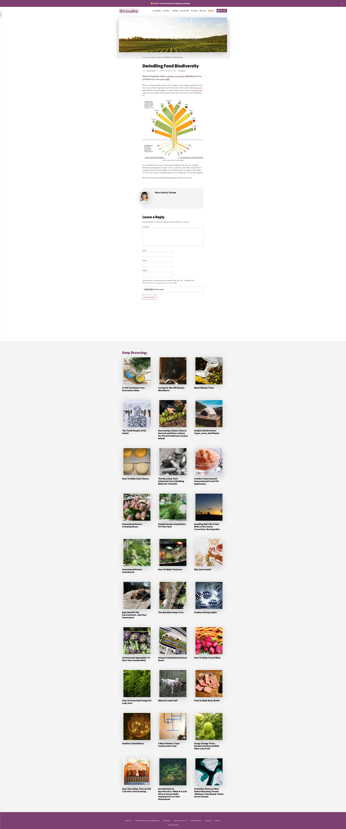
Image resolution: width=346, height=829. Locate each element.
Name (144, 250)
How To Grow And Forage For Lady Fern (137, 702)
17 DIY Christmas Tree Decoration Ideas (133, 389)
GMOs (196, 165)
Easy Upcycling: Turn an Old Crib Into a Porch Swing (136, 790)
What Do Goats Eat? (168, 700)
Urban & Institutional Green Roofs (172, 659)
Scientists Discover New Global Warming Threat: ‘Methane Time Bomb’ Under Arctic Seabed (209, 792)
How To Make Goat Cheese (135, 478)
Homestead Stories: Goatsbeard (132, 570)
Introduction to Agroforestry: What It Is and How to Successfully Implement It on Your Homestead (172, 794)
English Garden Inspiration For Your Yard (172, 525)
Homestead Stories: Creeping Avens (132, 525)
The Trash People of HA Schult (134, 432)
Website (145, 270)
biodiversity (197, 88)
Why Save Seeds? (202, 569)
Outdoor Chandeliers (133, 743)
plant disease (197, 90)
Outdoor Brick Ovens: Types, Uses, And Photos (206, 432)
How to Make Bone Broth (206, 700)
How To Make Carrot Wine (207, 657)
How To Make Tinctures (170, 569)
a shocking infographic (175, 76)
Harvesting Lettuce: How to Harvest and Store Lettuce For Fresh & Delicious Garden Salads (173, 434)
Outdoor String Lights (205, 612)
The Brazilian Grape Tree (171, 612)
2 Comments (182, 70)
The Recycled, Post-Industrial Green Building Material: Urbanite (171, 481)
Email (144, 260)
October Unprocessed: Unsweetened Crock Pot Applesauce (206, 481)
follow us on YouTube (183, 3)
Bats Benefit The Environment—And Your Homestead (134, 615)
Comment (146, 227)
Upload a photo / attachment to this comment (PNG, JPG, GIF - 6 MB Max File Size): (168, 282)
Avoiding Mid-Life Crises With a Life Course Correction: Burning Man (207, 527)
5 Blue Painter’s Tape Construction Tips (169, 744)
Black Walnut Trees (204, 387)
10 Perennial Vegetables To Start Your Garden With (136, 659)
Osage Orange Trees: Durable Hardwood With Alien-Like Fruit (206, 746)
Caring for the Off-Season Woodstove (171, 389)
